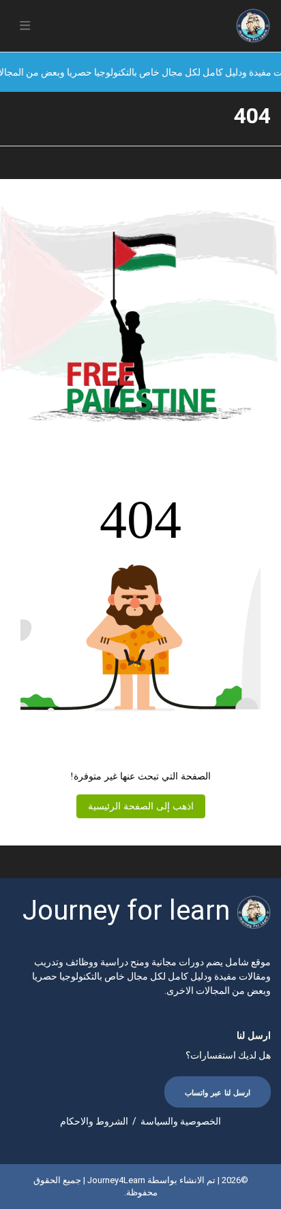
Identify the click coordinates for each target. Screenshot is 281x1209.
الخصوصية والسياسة (180, 1121)
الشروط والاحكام (94, 1121)
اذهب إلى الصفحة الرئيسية (141, 806)
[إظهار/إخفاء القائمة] (25, 26)
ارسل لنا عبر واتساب (217, 1093)
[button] (25, 26)
